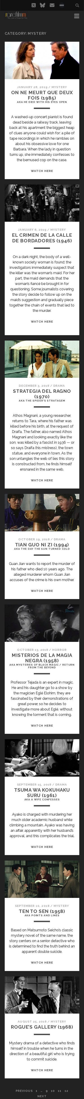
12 (66, 1090)
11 (59, 1090)
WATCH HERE (42, 171)
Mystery (59, 87)
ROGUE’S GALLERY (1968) (42, 1027)
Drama (59, 385)
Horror (59, 650)
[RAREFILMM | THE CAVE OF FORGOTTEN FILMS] (16, 17)
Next (41, 1096)
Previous (24, 1090)
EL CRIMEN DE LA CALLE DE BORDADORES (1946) (42, 237)
